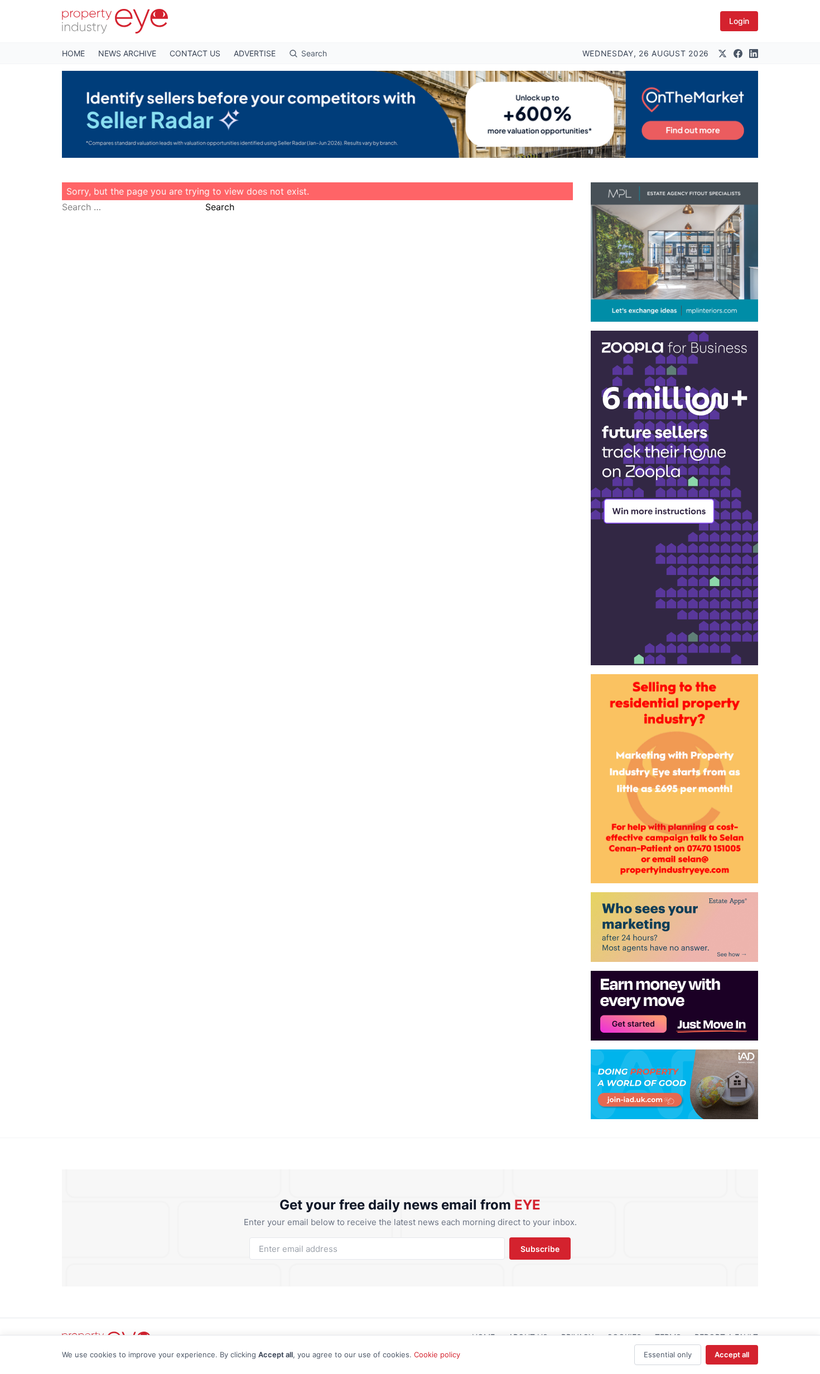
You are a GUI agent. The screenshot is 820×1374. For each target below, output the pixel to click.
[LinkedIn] (753, 53)
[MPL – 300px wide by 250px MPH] (674, 252)
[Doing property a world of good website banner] (674, 1084)
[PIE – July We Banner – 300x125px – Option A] (674, 1006)
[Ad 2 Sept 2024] (674, 778)
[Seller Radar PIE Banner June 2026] (410, 114)
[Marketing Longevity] (674, 927)
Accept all (732, 1354)
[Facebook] (738, 53)
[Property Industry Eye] (115, 21)
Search (219, 206)
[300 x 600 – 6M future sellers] (674, 498)
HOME (73, 53)
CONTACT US (195, 53)
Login (739, 21)
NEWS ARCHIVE (127, 53)
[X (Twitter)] (722, 53)
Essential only (668, 1354)
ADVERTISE (255, 53)
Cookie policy (437, 1354)
